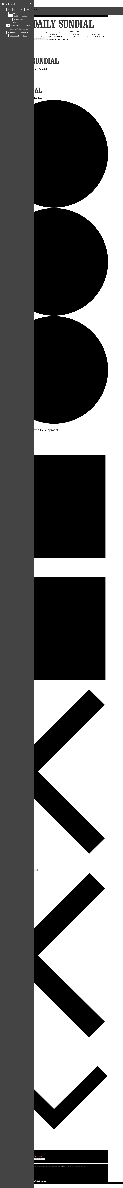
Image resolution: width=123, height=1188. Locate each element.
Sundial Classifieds (13, 32)
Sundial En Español (50, 39)
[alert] (54, 503)
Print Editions (63, 39)
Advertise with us (15, 36)
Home (9, 9)
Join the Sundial (26, 32)
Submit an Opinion (55, 36)
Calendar (95, 34)
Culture (21, 9)
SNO (38, 1181)
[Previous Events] (56, 854)
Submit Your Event (16, 25)
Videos (76, 36)
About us (26, 36)
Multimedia (74, 31)
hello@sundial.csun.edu (78, 1166)
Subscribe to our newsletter (19, 29)
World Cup (17, 16)
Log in (44, 1181)
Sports (15, 13)
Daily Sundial (8, 4)
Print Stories (28, 25)
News (15, 9)
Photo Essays (76, 34)
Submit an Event (97, 36)
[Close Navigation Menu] (30, 3)
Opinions (53, 34)
